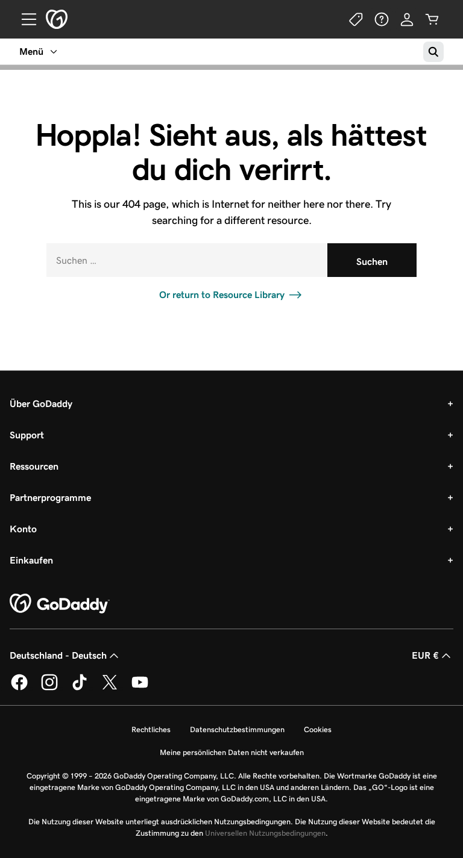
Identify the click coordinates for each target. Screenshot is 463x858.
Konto (23, 529)
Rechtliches (151, 729)
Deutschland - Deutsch (58, 655)
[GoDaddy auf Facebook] (19, 688)
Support (27, 435)
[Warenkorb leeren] (432, 19)
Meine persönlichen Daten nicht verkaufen (232, 752)
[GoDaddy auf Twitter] (109, 688)
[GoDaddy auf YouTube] (140, 688)
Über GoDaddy (41, 404)
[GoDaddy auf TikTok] (79, 688)
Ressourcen (34, 466)
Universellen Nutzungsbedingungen (265, 833)
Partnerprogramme (50, 498)
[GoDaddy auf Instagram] (49, 688)
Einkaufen (31, 560)
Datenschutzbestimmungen (237, 729)
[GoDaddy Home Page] (60, 604)
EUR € (425, 655)
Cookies (318, 729)
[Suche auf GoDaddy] (433, 52)
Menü (31, 51)
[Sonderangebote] (356, 19)
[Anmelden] (406, 19)
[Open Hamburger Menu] (24, 19)
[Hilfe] (381, 19)
